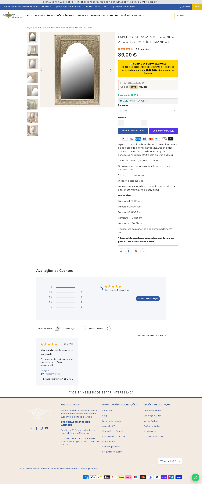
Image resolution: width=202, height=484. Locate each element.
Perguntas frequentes (113, 451)
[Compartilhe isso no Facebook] (128, 251)
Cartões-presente (111, 446)
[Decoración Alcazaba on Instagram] (41, 428)
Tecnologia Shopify (89, 468)
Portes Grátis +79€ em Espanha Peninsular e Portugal (28, 7)
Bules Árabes (150, 431)
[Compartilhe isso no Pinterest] (136, 251)
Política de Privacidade (113, 436)
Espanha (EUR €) (168, 461)
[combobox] (73, 328)
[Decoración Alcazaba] (13, 15)
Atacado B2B (108, 426)
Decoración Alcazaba (38, 468)
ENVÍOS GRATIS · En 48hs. (134, 100)
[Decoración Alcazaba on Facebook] (36, 428)
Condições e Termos (112, 431)
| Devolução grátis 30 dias (68, 7)
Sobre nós (107, 410)
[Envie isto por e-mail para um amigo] (143, 251)
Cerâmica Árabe (152, 426)
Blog (104, 415)
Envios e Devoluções (112, 421)
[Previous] (41, 69)
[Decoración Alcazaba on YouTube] (46, 428)
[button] (29, 15)
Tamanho (123, 105)
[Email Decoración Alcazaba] (32, 428)
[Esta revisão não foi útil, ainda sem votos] (70, 378)
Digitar (186, 7)
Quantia (122, 117)
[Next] (110, 70)
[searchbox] (45, 328)
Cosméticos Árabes (153, 436)
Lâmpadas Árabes (153, 410)
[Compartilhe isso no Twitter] (121, 251)
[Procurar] (195, 16)
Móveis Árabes (151, 421)
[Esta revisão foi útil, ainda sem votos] (65, 378)
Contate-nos (108, 441)
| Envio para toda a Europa (96, 7)
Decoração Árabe (152, 415)
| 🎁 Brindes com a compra (123, 7)
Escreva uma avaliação (147, 298)
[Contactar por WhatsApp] (195, 477)
